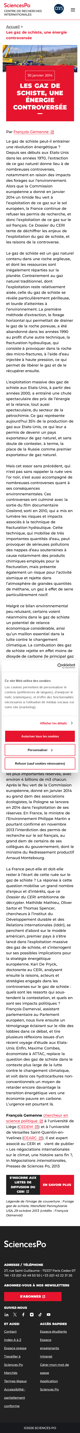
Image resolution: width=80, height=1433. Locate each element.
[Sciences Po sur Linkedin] (6, 1314)
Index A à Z (12, 1340)
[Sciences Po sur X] (15, 1314)
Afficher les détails (53, 723)
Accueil (13, 26)
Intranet (46, 1356)
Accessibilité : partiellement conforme (14, 1397)
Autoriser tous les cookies (40, 736)
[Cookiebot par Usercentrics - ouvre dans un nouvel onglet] (57, 666)
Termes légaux (15, 1381)
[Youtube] (48, 1314)
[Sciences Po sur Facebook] (23, 1314)
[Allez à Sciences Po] (25, 1246)
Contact (10, 1331)
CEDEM (26, 1127)
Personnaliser (38, 750)
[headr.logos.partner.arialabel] (59, 9)
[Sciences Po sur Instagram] (31, 1314)
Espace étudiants (53, 1331)
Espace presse (15, 1348)
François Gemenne (31, 132)
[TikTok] (40, 1314)
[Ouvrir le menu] (73, 10)
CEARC (30, 1138)
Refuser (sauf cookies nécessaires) (40, 763)
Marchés (10, 1373)
